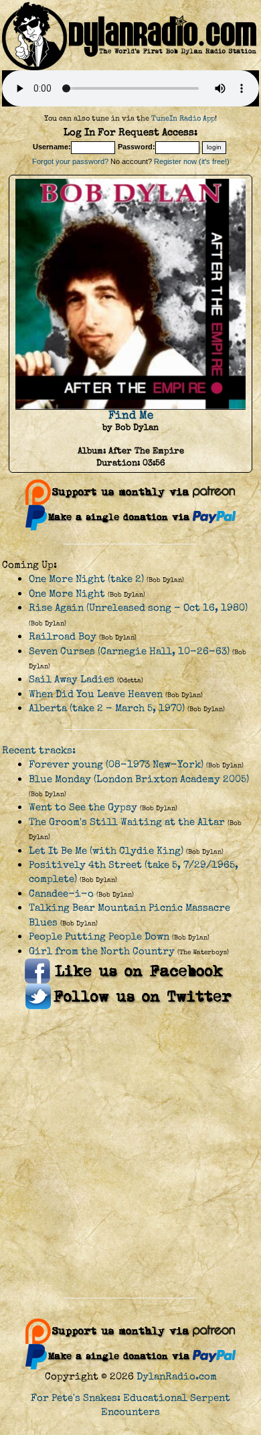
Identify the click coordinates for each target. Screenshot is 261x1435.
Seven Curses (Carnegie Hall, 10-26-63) (129, 651)
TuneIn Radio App (183, 118)
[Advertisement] (130, 1153)
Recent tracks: (39, 750)
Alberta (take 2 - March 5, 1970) (107, 708)
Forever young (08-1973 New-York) (116, 764)
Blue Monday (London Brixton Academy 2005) (139, 779)
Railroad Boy (62, 636)
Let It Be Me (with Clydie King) (106, 850)
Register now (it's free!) (192, 161)
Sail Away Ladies (71, 679)
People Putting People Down (99, 936)
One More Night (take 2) (86, 579)
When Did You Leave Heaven (96, 694)
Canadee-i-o (61, 893)
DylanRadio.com (177, 1376)
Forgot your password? (70, 161)
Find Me (130, 415)
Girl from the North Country (102, 951)
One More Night (67, 593)
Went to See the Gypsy (83, 807)
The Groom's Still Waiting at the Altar (127, 822)
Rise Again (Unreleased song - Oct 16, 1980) (138, 607)
